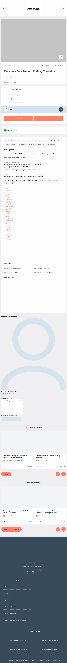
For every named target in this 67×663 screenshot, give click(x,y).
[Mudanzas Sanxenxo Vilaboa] (50, 646)
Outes (8, 213)
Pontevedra (9, 220)
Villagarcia (9, 227)
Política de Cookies (10, 613)
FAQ (6, 600)
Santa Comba (10, 219)
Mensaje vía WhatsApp (14, 130)
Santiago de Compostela (13, 203)
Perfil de (6, 474)
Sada (7, 194)
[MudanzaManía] (33, 8)
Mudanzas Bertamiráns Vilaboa (18, 649)
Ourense (8, 236)
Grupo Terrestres (16, 89)
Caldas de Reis (10, 233)
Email (49, 118)
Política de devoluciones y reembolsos (15, 620)
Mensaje (19, 118)
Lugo (7, 238)
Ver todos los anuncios (17, 102)
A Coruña (9, 189)
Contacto (7, 593)
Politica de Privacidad (11, 607)
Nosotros (7, 587)
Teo (7, 210)
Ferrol (8, 240)
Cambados (9, 229)
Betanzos (9, 199)
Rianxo (8, 201)
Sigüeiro (8, 217)
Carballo (8, 197)
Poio (7, 222)
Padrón (8, 204)
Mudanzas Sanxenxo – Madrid (18, 640)
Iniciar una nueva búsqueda (11, 529)
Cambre (8, 190)
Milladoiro (9, 206)
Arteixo (8, 196)
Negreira (8, 215)
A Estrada (9, 234)
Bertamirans (10, 208)
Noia (7, 212)
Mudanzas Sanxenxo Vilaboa (49, 649)
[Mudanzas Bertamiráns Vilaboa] (18, 646)
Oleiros (8, 192)
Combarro (9, 226)
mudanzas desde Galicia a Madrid (22, 175)
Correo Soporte (33, 562)
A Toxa (8, 231)
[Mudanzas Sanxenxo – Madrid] (18, 637)
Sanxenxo (9, 224)
